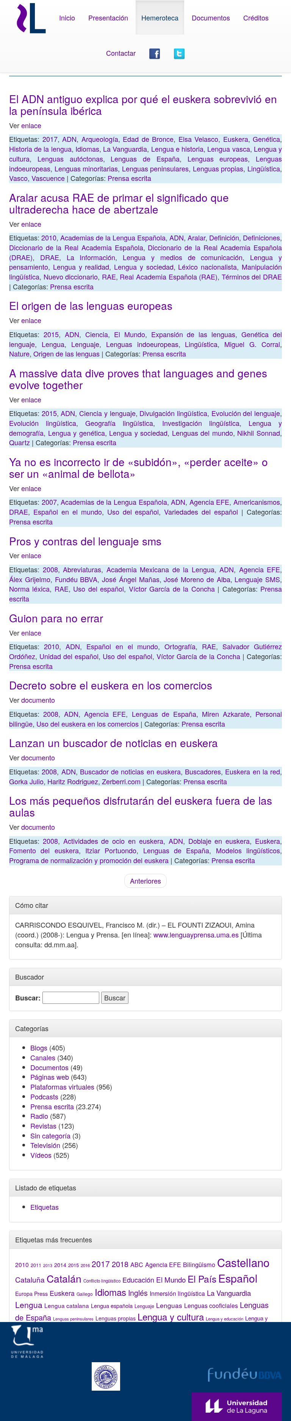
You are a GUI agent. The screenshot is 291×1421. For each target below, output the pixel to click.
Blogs (38, 1047)
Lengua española (112, 1306)
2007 (49, 502)
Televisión (45, 1145)
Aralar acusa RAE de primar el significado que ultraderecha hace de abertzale (119, 203)
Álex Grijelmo (29, 579)
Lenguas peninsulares (155, 168)
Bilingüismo (199, 1264)
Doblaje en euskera (219, 841)
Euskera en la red (252, 771)
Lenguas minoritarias (86, 168)
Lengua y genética (76, 433)
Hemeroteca (159, 17)
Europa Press (31, 1293)
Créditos (256, 17)
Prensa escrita (129, 178)
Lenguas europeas (218, 158)
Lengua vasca (228, 149)
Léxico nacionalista (207, 267)
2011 (36, 1265)
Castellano (243, 1262)
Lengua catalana (66, 1305)
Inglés (138, 1293)
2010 (48, 237)
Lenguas (169, 1305)
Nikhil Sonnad (258, 433)
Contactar (121, 53)
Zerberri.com (121, 781)
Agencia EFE (209, 502)
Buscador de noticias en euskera (130, 771)
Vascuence (48, 178)
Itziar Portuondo (110, 850)
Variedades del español (201, 512)
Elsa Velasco (198, 139)
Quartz (19, 442)
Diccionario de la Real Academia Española (76, 247)
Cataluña (30, 1279)
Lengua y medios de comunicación (182, 257)
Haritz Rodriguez (72, 781)
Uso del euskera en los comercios (87, 724)
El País (202, 1278)
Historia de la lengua (40, 149)
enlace (31, 125)
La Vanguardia (125, 149)
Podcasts (44, 1096)
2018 (120, 1263)
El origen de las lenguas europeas (90, 305)
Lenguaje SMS (257, 579)
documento (38, 700)
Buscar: (28, 998)
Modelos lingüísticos (248, 850)
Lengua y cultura (171, 1316)
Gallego (85, 1294)
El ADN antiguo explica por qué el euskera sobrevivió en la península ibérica (143, 104)
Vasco (18, 178)
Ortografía (180, 646)
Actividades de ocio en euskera (113, 841)
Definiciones (261, 237)
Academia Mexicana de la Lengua (160, 569)
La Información (91, 257)
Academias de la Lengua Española (113, 237)
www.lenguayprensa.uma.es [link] (196, 934)
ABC (136, 1264)
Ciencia (96, 334)
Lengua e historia (177, 149)
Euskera (235, 139)
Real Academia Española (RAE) (168, 276)
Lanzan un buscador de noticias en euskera (113, 742)
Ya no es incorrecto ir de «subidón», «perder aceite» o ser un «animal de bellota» (138, 467)
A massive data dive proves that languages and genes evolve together (138, 378)
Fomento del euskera (44, 850)
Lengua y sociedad (144, 267)
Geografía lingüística (119, 423)
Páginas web (49, 1077)
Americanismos (256, 502)
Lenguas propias (218, 168)
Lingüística (263, 168)
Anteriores (145, 881)
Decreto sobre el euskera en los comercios (110, 684)
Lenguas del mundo (202, 433)
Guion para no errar (56, 617)
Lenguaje (85, 344)
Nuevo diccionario (71, 276)
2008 (50, 569)
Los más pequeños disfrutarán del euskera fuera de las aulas (140, 806)
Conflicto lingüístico (101, 1281)
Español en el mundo (67, 512)
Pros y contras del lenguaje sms (85, 540)
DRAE (49, 257)
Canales (42, 1057)
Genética (266, 139)
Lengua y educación (224, 1319)
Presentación (108, 17)
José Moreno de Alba (197, 579)
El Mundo (129, 334)
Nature (19, 353)
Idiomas (87, 149)
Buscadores (203, 771)
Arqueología (99, 139)
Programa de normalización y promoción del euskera (89, 860)
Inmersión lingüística (177, 1293)
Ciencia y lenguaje (107, 413)
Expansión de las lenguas (193, 334)
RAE (109, 276)
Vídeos (41, 1155)
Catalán (64, 1278)
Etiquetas (44, 1207)
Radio (39, 1116)
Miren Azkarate (226, 714)
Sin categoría (50, 1135)
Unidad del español (69, 656)
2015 (51, 334)
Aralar (196, 237)
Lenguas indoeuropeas (142, 344)
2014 (60, 1265)
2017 (50, 139)
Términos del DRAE (252, 276)
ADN (69, 139)
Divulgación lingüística (173, 413)
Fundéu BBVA (76, 579)
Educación (138, 1279)
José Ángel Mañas (131, 579)
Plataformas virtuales (62, 1086)
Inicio (67, 17)
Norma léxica (29, 589)
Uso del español (133, 512)
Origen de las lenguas (66, 353)
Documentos (211, 17)
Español (237, 1278)
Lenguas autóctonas (70, 158)
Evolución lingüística (42, 423)
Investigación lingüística (200, 423)
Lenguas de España (145, 158)
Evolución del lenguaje (245, 413)
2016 (85, 1265)
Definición (224, 237)
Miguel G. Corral (252, 344)
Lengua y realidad (81, 267)
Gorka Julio (26, 781)
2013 (47, 1265)
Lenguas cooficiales (211, 1305)
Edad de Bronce (148, 139)
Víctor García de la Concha (172, 589)
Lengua (53, 344)
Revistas (43, 1126)
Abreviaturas (82, 569)
